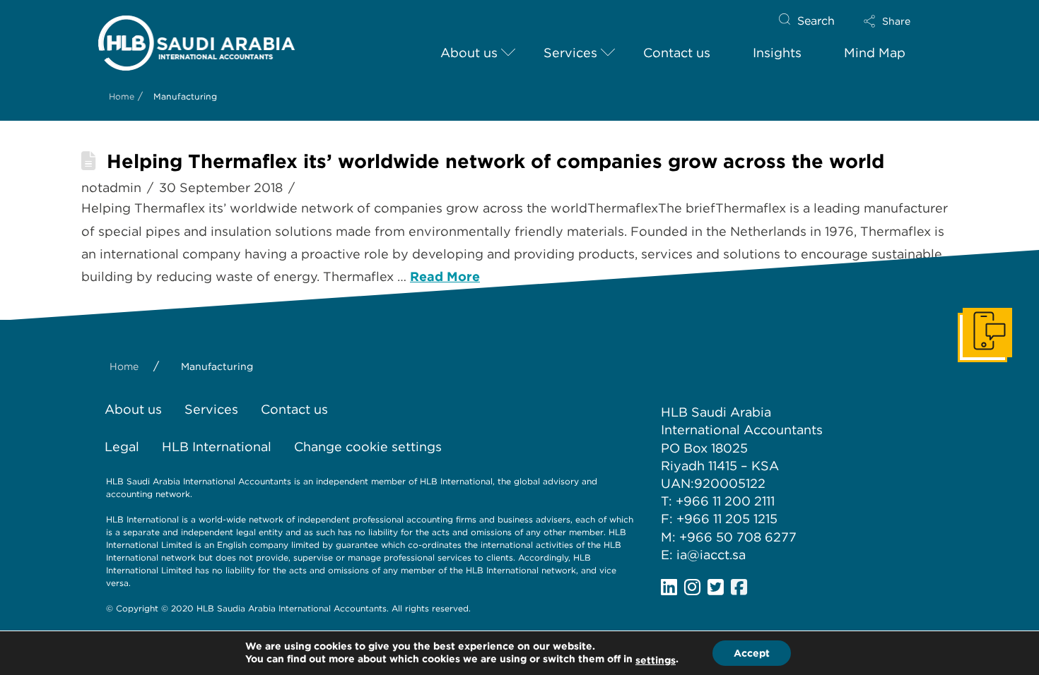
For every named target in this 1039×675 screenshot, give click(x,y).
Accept (752, 653)
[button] (899, 21)
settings (655, 660)
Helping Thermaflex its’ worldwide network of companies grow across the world (495, 161)
